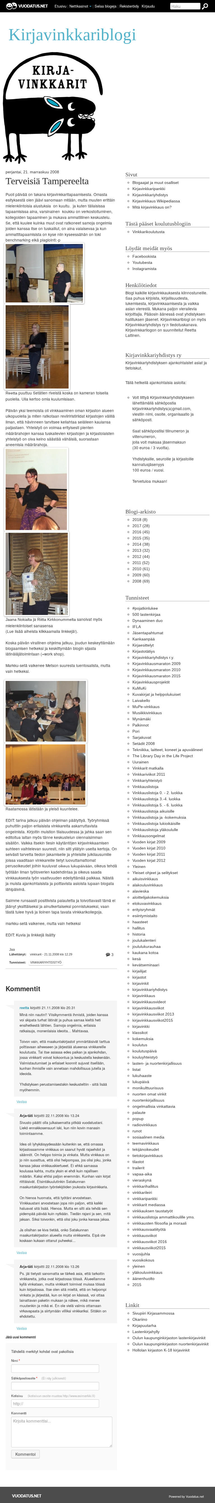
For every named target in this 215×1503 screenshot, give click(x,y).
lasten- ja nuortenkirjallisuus (157, 1063)
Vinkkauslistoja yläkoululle (155, 830)
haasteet (140, 922)
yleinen (138, 1266)
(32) (141, 550)
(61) (141, 569)
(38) (141, 544)
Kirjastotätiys (143, 651)
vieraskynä (141, 1180)
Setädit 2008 (143, 744)
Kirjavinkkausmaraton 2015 (156, 676)
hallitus (138, 928)
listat (136, 1070)
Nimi (15, 1360)
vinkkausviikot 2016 (149, 1242)
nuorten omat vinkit (149, 1094)
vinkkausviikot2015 (149, 1248)
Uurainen (140, 762)
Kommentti (19, 1413)
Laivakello (141, 701)
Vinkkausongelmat (148, 836)
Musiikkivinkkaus (147, 713)
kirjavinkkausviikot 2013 (153, 1014)
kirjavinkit (140, 983)
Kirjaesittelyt (143, 645)
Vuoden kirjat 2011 (148, 854)
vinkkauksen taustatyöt (152, 1211)
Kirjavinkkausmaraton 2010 (156, 670)
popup (138, 1119)
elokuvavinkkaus (147, 903)
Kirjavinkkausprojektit (151, 682)
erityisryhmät (143, 910)
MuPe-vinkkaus (146, 707)
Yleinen (139, 867)
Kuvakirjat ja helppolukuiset (156, 694)
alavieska (140, 891)
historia (138, 934)
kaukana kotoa (145, 953)
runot (137, 1131)
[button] (90, 6)
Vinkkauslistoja (145, 787)
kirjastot (139, 977)
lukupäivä (140, 1082)
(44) (141, 557)
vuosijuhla (141, 1254)
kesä (136, 959)
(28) (141, 526)
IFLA (136, 627)
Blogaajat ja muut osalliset (155, 183)
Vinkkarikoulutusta (148, 232)
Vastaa (22, 1101)
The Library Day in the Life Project (162, 756)
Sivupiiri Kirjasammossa (153, 1313)
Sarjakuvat (141, 737)
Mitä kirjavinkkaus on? (152, 207)
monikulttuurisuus (147, 1088)
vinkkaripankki (144, 1199)
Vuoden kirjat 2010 (148, 848)
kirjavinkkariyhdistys (149, 990)
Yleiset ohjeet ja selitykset (155, 873)
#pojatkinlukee (145, 608)
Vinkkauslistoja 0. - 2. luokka (157, 793)
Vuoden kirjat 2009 (148, 842)
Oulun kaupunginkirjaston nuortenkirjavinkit (170, 1344)
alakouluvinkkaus (147, 885)
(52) (140, 563)
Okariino (139, 1319)
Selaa (105, 6)
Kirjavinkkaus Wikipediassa (156, 201)
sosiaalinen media (148, 1137)
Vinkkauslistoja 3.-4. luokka (156, 799)
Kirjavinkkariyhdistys (150, 195)
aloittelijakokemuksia (150, 897)
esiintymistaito (144, 916)
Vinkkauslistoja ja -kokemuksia (159, 817)
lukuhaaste (142, 1076)
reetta (24, 1007)
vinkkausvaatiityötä (149, 1229)
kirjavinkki (140, 1026)
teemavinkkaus (145, 1143)
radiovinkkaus (144, 1125)
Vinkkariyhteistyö (46, 962)
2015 (136, 1285)
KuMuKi (139, 688)
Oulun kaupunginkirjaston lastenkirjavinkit (168, 1338)
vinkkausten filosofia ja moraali (159, 1223)
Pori (135, 731)
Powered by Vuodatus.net (186, 1496)
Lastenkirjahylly (146, 1332)
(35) (141, 538)
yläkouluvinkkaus (147, 1272)
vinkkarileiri (142, 1192)
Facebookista (144, 256)
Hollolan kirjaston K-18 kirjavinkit (161, 1350)
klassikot (140, 1033)
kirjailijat (139, 971)
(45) (141, 532)
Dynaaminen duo (147, 621)
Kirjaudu (148, 6)
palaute (139, 1113)
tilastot (138, 1162)
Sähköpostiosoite (38, 1378)
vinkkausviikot (144, 1236)
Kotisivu (53, 1395)
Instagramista (144, 269)
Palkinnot (140, 725)
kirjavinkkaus (143, 996)
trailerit (138, 1168)
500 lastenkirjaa (146, 614)
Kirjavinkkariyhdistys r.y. (153, 657)
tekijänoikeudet (145, 1149)
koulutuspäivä (144, 1051)
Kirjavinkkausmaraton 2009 (156, 664)
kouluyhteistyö (145, 1057)
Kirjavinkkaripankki (148, 189)
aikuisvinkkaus (145, 879)
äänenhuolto (143, 1279)
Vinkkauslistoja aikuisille (153, 811)
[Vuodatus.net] (27, 1496)
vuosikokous (143, 1260)
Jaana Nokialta (19, 619)
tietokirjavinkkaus (147, 1156)
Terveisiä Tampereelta (47, 181)
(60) (141, 575)
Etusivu (60, 6)
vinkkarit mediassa (148, 1205)
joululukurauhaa (146, 947)
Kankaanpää (143, 639)
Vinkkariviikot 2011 (148, 774)
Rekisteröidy (129, 6)
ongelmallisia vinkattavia (153, 1106)
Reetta (11, 393)
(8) (140, 520)
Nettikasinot (78, 6)
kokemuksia (142, 1039)
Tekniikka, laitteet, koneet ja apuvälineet (167, 750)
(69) (141, 581)
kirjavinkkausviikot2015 (152, 1020)
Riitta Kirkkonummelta (56, 619)
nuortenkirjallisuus (148, 1100)
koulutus (139, 1045)
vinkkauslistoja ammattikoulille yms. (163, 1217)
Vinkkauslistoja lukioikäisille (156, 824)
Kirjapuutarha (144, 1326)
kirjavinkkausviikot (148, 1008)
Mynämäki (141, 719)
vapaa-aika (142, 1174)
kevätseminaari (145, 965)
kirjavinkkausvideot (149, 1002)
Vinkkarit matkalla (147, 768)
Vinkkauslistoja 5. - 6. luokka (157, 805)
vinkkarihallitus (145, 1186)
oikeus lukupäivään (75, 866)
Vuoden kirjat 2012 (148, 860)
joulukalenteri (144, 940)
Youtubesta (142, 263)
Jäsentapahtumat (147, 633)
